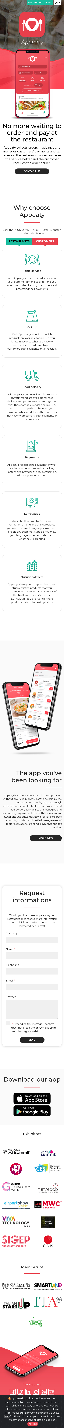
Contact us (32, 171)
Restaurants (19, 241)
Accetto (33, 1424)
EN (56, 2)
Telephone (12, 965)
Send (32, 1039)
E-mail (10, 980)
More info (46, 838)
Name (10, 949)
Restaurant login (40, 2)
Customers (45, 241)
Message (12, 996)
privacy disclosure (46, 1027)
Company (11, 933)
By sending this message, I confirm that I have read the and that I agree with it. (34, 1028)
